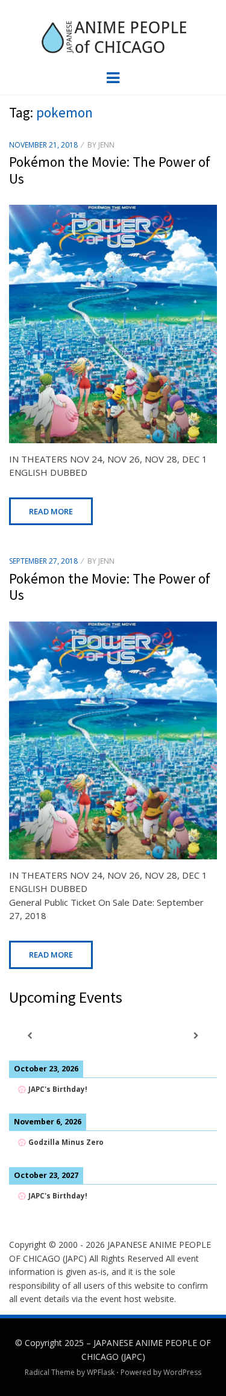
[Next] (196, 1035)
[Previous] (30, 1035)
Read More (51, 511)
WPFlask (101, 1372)
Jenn (106, 145)
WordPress (182, 1372)
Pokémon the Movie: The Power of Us (109, 170)
